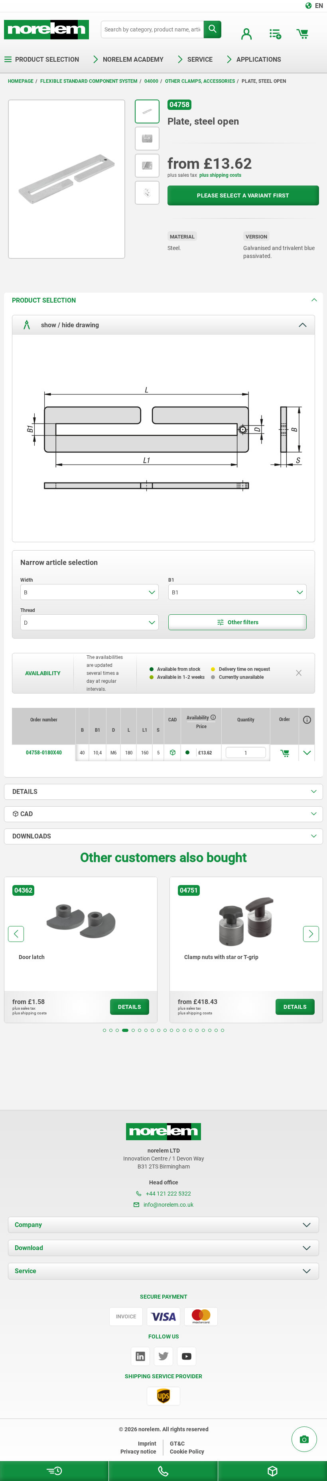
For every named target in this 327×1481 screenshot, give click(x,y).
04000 (151, 81)
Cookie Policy (187, 1451)
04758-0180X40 (44, 752)
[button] (104, 1030)
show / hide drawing (69, 324)
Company (28, 1225)
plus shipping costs (220, 175)
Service (25, 1271)
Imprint (147, 1443)
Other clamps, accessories (200, 81)
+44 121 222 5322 (168, 1193)
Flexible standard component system (89, 81)
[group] (81, 950)
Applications (258, 59)
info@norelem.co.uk (167, 1205)
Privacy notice (138, 1451)
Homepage (20, 81)
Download (29, 1248)
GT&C (177, 1443)
